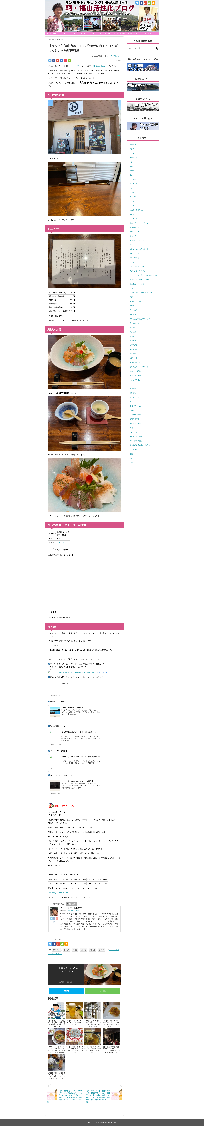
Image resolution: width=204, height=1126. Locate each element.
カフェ (69, 33)
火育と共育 (133, 358)
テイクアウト (134, 201)
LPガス (132, 428)
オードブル (133, 144)
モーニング (133, 184)
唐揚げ (132, 166)
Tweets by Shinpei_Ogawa (58, 893)
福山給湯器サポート (137, 415)
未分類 (132, 462)
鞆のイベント (134, 227)
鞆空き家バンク (110, 33)
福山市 (116, 56)
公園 (131, 288)
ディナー (133, 179)
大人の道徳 (133, 449)
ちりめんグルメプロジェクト (140, 367)
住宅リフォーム (135, 406)
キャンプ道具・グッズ (137, 266)
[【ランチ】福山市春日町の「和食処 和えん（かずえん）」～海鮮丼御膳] (61, 60)
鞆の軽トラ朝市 (135, 232)
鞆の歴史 (133, 332)
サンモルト (78, 66)
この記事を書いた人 (57, 904)
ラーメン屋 (133, 158)
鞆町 (131, 297)
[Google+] (57, 919)
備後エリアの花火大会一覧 (139, 249)
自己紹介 (56, 33)
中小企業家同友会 (136, 441)
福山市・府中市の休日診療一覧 (141, 293)
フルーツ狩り (134, 258)
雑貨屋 (132, 214)
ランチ (63, 33)
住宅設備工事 (134, 419)
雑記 (131, 454)
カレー (76, 33)
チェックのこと (135, 380)
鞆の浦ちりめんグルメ (137, 362)
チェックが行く (135, 384)
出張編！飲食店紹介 (137, 210)
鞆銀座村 (133, 314)
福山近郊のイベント (137, 240)
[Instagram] (54, 922)
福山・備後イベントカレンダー (141, 223)
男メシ (132, 401)
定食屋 (132, 171)
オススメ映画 (134, 397)
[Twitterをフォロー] (137, 3)
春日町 (83, 950)
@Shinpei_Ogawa (99, 66)
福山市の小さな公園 (137, 284)
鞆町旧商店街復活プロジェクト (141, 319)
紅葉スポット (134, 253)
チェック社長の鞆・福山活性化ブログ (104, 1122)
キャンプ (100, 33)
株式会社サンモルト (135, 33)
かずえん (57, 950)
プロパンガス (134, 432)
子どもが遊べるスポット (138, 271)
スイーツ (133, 197)
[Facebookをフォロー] (141, 3)
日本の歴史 (133, 345)
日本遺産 (133, 327)
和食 (75, 950)
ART (131, 458)
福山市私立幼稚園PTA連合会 (140, 445)
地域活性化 (133, 349)
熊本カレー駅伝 (135, 371)
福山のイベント (135, 236)
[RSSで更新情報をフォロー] (153, 3)
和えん (67, 950)
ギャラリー (133, 219)
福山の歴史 (133, 341)
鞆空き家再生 (121, 33)
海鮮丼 (92, 950)
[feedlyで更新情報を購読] (149, 3)
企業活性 (133, 354)
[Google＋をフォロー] (145, 3)
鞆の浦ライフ (134, 306)
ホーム (48, 33)
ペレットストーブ (136, 423)
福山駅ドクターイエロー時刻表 (141, 280)
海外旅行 (133, 393)
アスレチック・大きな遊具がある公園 (143, 275)
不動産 (132, 410)
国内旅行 (133, 388)
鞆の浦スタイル (135, 301)
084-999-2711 (62, 542)
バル (131, 188)
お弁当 (132, 205)
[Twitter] (51, 919)
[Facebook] (54, 919)
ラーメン (83, 33)
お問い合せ (147, 33)
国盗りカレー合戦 (136, 375)
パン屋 (132, 192)
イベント (91, 33)
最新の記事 (72, 904)
